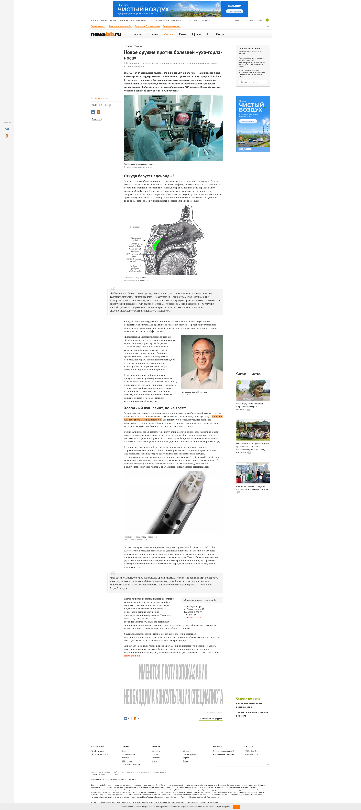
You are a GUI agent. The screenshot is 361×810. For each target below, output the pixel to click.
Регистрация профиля (244, 20)
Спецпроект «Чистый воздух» (147, 26)
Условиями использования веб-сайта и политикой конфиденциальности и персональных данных (252, 61)
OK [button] (236, 806)
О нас (124, 751)
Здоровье (96, 119)
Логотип (125, 757)
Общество (138, 46)
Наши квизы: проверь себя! (120, 26)
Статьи (129, 46)
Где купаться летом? (171, 26)
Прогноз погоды (177, 20)
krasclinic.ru (195, 617)
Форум (186, 757)
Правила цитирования (208, 802)
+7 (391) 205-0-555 (251, 751)
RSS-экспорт (127, 761)
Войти (259, 20)
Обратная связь (128, 754)
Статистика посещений (223, 751)
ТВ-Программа (189, 754)
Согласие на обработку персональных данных (249, 71)
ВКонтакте (98, 751)
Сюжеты (155, 757)
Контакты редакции (131, 764)
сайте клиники (132, 655)
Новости (156, 751)
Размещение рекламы (223, 754)
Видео (185, 761)
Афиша (186, 751)
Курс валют (205, 20)
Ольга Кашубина (101, 98)
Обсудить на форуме (212, 718)
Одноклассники (100, 754)
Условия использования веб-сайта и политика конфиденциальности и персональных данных (128, 772)
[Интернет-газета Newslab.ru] (107, 34)
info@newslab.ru (251, 754)
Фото (154, 761)
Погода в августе (98, 26)
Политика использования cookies (104, 774)
